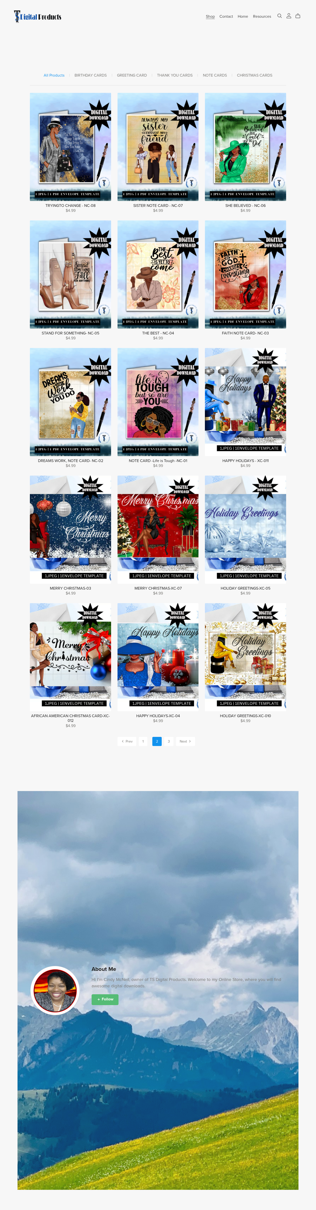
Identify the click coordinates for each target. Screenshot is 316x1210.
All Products (54, 75)
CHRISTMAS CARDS (254, 75)
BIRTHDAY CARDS (91, 75)
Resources (262, 16)
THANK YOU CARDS (175, 75)
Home (243, 16)
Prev (129, 741)
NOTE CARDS (215, 75)
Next (184, 741)
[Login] (289, 15)
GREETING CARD (132, 75)
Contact (226, 16)
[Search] (279, 16)
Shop (210, 16)
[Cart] (299, 16)
